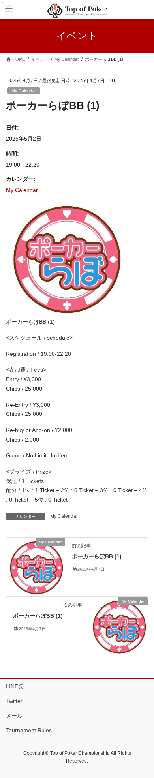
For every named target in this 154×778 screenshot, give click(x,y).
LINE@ (15, 686)
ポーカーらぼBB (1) (97, 556)
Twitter (14, 701)
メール (14, 715)
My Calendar (23, 90)
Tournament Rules (29, 730)
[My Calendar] (35, 567)
